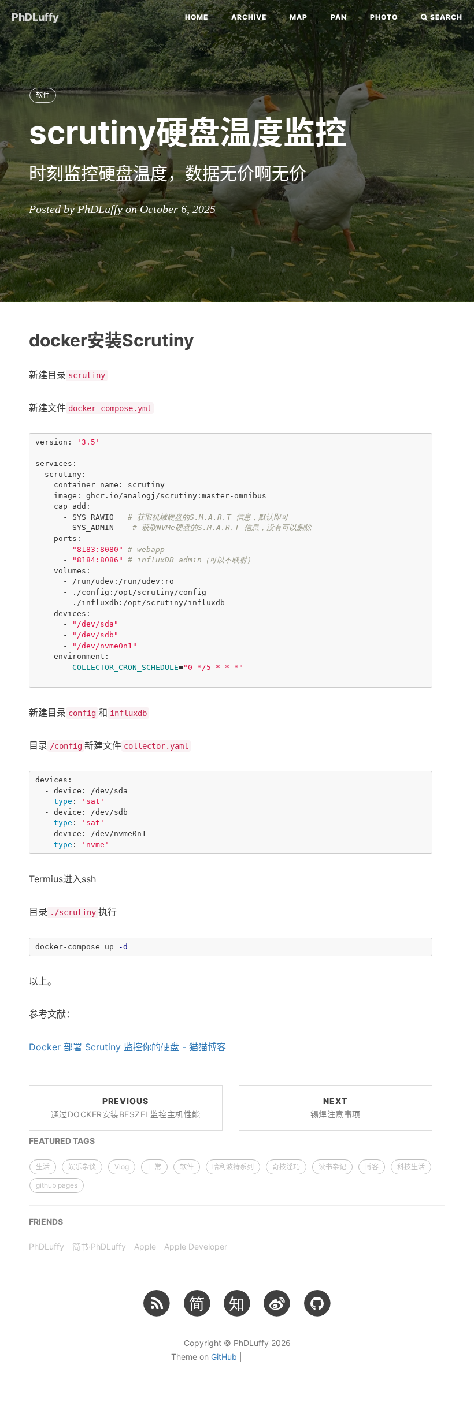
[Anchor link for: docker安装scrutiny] (15, 339)
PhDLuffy (35, 17)
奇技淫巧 (286, 1166)
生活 (43, 1166)
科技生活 (411, 1166)
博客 (372, 1166)
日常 (154, 1166)
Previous (126, 1108)
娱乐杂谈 (82, 1166)
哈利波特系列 (233, 1166)
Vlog (121, 1166)
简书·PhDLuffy (99, 1246)
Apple (145, 1246)
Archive (248, 17)
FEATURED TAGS (62, 1141)
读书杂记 (332, 1166)
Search (445, 17)
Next (335, 1108)
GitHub (224, 1357)
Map (299, 17)
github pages (56, 1185)
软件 (43, 95)
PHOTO (384, 17)
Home (196, 17)
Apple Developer (195, 1246)
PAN (339, 17)
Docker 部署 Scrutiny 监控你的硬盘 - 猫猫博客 (127, 1047)
